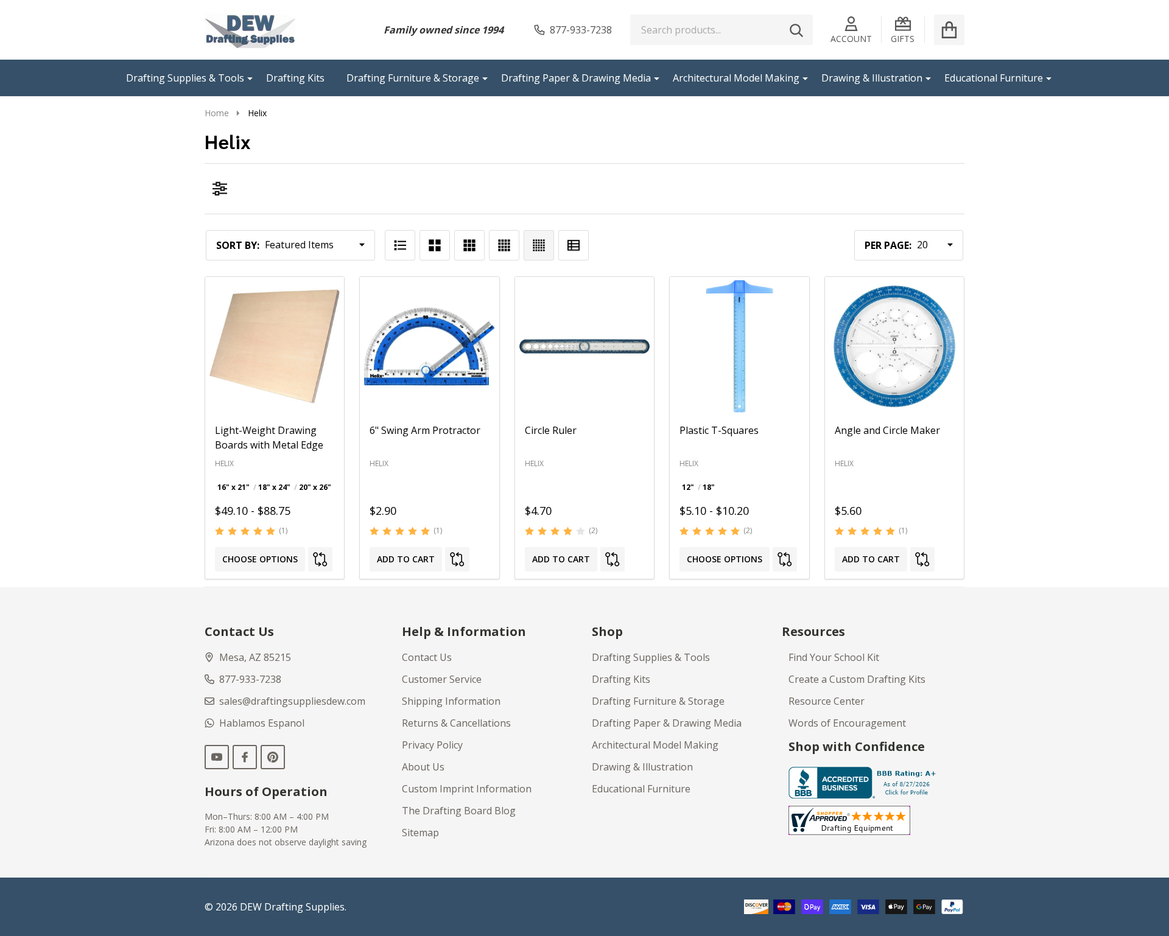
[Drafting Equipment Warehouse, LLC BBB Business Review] (864, 782)
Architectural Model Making (736, 78)
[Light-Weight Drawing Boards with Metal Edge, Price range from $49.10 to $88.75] (274, 346)
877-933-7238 (250, 679)
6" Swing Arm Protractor (425, 430)
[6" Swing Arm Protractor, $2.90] (429, 346)
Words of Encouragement (847, 723)
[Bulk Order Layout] (573, 245)
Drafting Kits (295, 78)
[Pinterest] (273, 757)
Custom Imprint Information (467, 788)
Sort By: (237, 245)
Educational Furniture (993, 78)
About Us (423, 767)
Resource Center (826, 701)
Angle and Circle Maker (887, 430)
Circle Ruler (551, 430)
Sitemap (420, 832)
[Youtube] (217, 757)
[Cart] (949, 30)
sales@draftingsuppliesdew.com (292, 701)
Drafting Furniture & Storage (412, 78)
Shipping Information (451, 701)
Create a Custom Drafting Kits (856, 679)
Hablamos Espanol (261, 723)
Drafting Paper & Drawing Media (576, 78)
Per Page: (888, 245)
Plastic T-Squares (719, 430)
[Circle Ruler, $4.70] (584, 346)
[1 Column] (400, 245)
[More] (245, 78)
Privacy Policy (432, 745)
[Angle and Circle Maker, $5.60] (894, 346)
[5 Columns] (539, 245)
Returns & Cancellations (456, 723)
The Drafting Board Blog (459, 810)
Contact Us (427, 657)
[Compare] (320, 559)
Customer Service (442, 679)
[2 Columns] (435, 245)
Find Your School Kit (833, 657)
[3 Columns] (469, 245)
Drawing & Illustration (871, 78)
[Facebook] (245, 757)
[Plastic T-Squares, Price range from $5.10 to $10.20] (739, 346)
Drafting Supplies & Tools (185, 78)
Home (217, 113)
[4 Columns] (504, 245)
